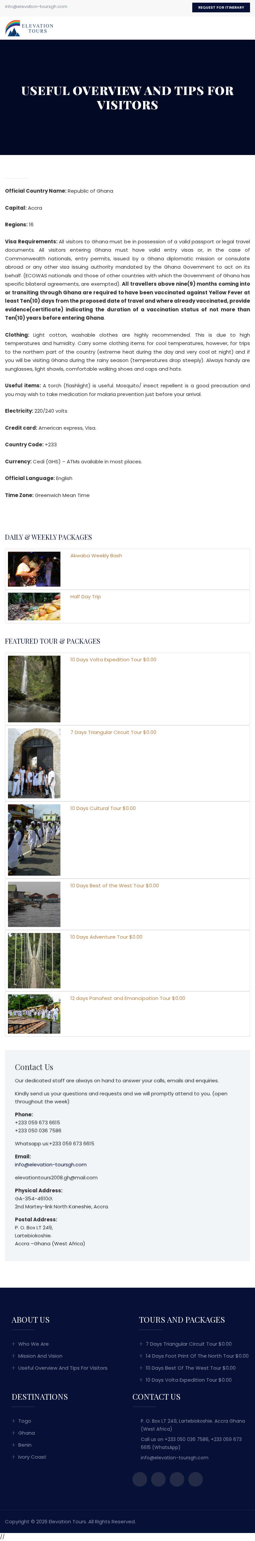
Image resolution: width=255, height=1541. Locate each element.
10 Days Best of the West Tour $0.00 (191, 1367)
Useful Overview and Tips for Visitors (63, 1367)
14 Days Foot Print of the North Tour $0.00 (197, 1355)
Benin (25, 1444)
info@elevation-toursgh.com (36, 6)
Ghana (26, 1432)
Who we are (33, 1343)
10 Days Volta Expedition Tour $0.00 (189, 1379)
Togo (24, 1420)
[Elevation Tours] (30, 27)
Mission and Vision (40, 1355)
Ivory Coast (32, 1456)
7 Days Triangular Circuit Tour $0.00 (189, 1343)
